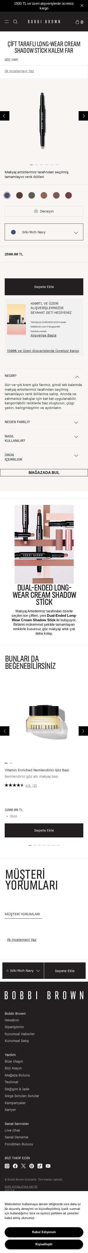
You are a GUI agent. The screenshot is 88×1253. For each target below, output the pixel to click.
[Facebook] (15, 1165)
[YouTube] (48, 1165)
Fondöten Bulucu (19, 1144)
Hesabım (12, 1020)
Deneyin (47, 211)
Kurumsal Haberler (20, 1034)
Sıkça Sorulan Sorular (22, 1096)
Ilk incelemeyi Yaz (19, 71)
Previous (4, 116)
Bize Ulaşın (14, 1061)
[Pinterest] (31, 1165)
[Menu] (7, 21)
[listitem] (44, 759)
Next (83, 116)
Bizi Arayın (13, 1068)
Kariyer (10, 1109)
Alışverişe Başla (43, 335)
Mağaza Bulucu (17, 1075)
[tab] (23, 914)
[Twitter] (23, 1165)
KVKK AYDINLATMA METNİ (21, 1187)
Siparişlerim (14, 1027)
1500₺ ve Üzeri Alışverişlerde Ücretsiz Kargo (43, 350)
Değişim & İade (17, 1089)
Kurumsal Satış (17, 1040)
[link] (79, 21)
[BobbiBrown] (44, 21)
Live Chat (12, 1130)
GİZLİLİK (10, 1190)
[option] (7, 195)
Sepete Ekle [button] (44, 286)
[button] (7, 21)
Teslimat (11, 1082)
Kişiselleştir (44, 1244)
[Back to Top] (79, 945)
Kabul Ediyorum (44, 1232)
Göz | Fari (11, 59)
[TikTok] (40, 1165)
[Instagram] (7, 1165)
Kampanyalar (15, 1103)
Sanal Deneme (16, 1137)
